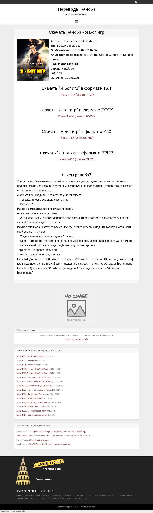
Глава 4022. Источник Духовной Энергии (33, 402)
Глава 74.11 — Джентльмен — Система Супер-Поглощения (65, 436)
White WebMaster (24, 436)
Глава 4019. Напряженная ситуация (31, 415)
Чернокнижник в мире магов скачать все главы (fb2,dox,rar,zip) (59, 432)
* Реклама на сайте (43, 479)
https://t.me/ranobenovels (76, 339)
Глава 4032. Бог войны (26, 361)
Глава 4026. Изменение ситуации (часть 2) (34, 386)
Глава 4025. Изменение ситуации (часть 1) (34, 390)
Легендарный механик (39, 440)
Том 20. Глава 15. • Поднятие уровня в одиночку (49, 444)
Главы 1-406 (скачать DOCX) (76, 116)
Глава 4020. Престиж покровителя (31, 411)
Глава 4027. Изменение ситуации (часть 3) (34, 382)
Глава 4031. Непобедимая (27, 365)
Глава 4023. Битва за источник (29, 398)
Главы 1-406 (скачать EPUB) (77, 159)
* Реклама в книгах (52, 469)
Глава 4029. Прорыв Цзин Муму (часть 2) (34, 373)
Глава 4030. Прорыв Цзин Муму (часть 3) (34, 369)
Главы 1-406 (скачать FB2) (77, 137)
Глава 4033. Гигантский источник (30, 356)
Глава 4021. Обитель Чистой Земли (31, 407)
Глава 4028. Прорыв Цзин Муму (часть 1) (33, 377)
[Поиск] (136, 2)
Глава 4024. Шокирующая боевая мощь (33, 394)
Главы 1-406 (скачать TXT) (76, 94)
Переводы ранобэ (76, 9)
